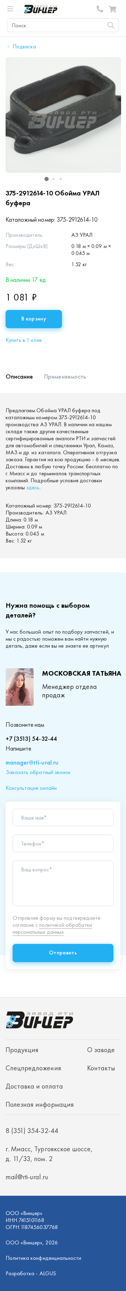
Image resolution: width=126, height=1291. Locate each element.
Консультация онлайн (31, 788)
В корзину (33, 318)
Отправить (63, 952)
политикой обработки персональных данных (52, 928)
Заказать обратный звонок (38, 772)
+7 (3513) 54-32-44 (31, 738)
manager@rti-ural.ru (32, 762)
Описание (19, 376)
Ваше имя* (34, 817)
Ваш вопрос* (36, 869)
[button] (46, 179)
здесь (33, 487)
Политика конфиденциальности (43, 1258)
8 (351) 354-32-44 (100, 9)
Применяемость (65, 376)
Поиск (110, 25)
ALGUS (48, 1273)
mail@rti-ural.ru (27, 1176)
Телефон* (32, 843)
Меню (13, 9)
